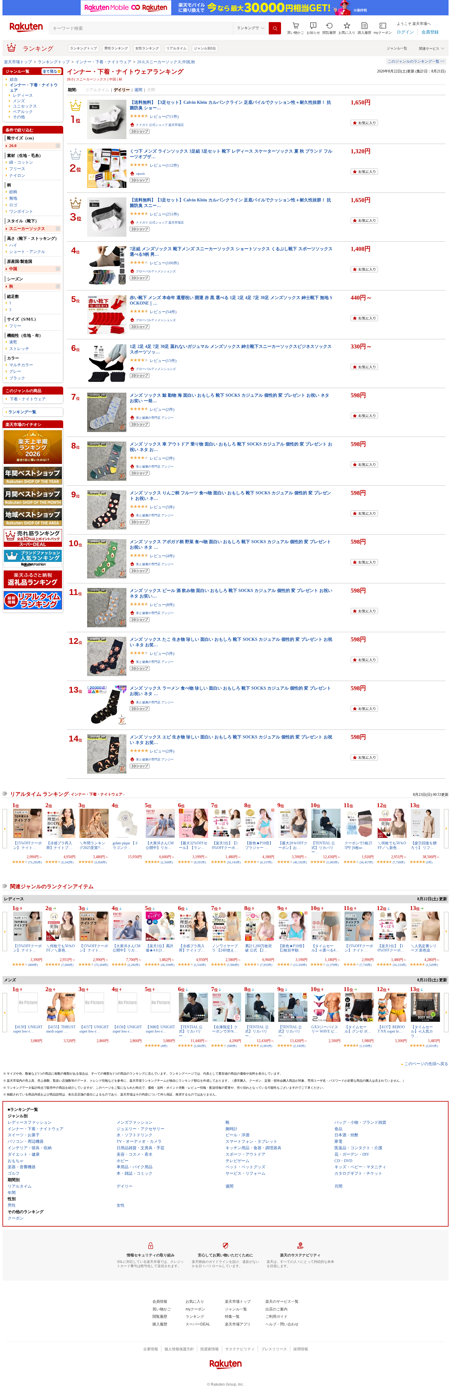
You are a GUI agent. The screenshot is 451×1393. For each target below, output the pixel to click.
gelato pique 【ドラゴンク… (125, 845)
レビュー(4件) (162, 556)
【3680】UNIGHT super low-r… (160, 1029)
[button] (313, 28)
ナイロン (17, 175)
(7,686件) (67, 965)
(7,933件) (266, 965)
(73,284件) (101, 965)
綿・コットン (21, 162)
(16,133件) (399, 965)
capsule (140, 173)
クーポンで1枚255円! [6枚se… (358, 845)
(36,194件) (167, 965)
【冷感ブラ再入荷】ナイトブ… (59, 845)
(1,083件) (332, 862)
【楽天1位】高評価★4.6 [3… (159, 948)
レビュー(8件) (162, 604)
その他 (19, 117)
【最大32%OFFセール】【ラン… (193, 845)
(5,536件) (200, 965)
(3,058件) (100, 862)
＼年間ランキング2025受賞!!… (92, 845)
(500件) (232, 1046)
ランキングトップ (83, 48)
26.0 (13, 145)
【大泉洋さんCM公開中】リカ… (160, 845)
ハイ (13, 245)
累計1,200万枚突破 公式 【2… (258, 948)
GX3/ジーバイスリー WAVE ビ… (324, 1029)
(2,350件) (167, 862)
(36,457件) (366, 862)
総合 (14, 79)
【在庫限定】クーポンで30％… (225, 1029)
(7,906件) (233, 965)
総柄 (13, 191)
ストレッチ (19, 348)
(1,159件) (366, 1046)
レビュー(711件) (164, 116)
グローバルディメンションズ (156, 271)
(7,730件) (399, 862)
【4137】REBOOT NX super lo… (391, 1029)
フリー (15, 326)
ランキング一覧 (22, 412)
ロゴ (13, 205)
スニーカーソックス (27, 228)
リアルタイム (176, 48)
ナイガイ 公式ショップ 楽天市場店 (160, 124)
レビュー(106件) (164, 263)
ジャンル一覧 (397, 48)
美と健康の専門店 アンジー (155, 417)
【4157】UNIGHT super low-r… (94, 1029)
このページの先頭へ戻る (426, 1063)
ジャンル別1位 (205, 48)
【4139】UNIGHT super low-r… (27, 1029)
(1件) (429, 862)
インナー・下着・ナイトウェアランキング (125, 71)
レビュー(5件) (162, 507)
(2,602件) (200, 1046)
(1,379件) (332, 965)
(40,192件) (300, 862)
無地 (13, 198)
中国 (13, 269)
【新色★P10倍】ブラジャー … (259, 845)
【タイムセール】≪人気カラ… (422, 1031)
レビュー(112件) (164, 165)
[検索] (275, 28)
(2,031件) (432, 1046)
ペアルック (23, 111)
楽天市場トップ (18, 62)
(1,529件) (432, 965)
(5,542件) (67, 862)
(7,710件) (366, 965)
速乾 (13, 342)
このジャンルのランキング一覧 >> (416, 61)
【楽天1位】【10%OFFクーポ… (225, 845)
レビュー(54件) (163, 311)
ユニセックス (25, 106)
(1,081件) (266, 1046)
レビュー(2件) (162, 409)
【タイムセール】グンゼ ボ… (358, 1029)
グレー (15, 371)
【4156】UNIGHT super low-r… (127, 1029)
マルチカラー (21, 365)
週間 (138, 90)
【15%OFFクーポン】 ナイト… (27, 845)
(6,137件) (266, 862)
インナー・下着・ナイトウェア (103, 62)
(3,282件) (134, 965)
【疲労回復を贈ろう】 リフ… (424, 845)
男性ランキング (116, 48)
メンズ (19, 101)
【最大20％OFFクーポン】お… (292, 845)
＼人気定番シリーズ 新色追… (424, 948)
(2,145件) (299, 1046)
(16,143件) (234, 862)
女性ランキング (147, 48)
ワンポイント (21, 211)
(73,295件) (35, 862)
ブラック (17, 378)
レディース (23, 95)
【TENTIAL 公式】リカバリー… (323, 847)
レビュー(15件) (163, 360)
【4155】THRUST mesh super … (60, 1029)
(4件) (164, 1046)
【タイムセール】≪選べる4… (325, 948)
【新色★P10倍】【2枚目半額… (292, 948)
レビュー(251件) (164, 214)
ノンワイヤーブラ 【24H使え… (225, 948)
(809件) (33, 965)
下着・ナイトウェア (28, 399)
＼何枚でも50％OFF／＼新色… (392, 845)
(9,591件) (200, 862)
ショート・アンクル (27, 251)
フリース (17, 168)
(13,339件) (300, 965)
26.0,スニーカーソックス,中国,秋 (166, 62)
